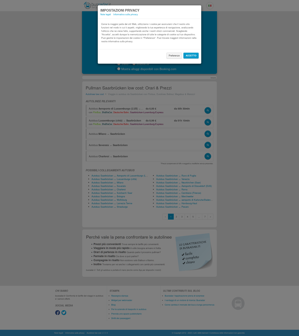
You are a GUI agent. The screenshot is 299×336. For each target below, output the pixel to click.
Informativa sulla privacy (125, 14)
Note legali (105, 14)
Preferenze (174, 55)
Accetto (191, 55)
